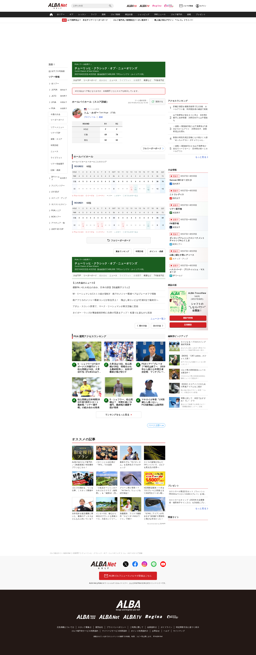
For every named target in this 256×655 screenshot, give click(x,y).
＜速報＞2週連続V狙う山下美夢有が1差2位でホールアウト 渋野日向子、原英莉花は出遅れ (190, 128)
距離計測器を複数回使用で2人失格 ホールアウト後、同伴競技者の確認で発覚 (190, 107)
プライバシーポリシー (116, 627)
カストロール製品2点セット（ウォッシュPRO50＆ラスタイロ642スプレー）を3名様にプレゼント (188, 492)
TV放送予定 (159, 80)
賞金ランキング (122, 251)
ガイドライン (166, 627)
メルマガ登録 (188, 6)
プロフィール (89, 117)
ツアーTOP (55, 133)
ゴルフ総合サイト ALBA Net (60, 553)
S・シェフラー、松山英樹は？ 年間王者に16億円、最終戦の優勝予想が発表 (121, 403)
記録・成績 (55, 170)
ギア (71, 14)
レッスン (82, 14)
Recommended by (153, 524)
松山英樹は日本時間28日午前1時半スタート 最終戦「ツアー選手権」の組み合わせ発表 (89, 403)
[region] (58, 155)
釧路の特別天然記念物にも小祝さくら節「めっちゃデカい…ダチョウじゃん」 (190, 138)
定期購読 (188, 325)
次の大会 (157, 326)
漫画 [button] (104, 14)
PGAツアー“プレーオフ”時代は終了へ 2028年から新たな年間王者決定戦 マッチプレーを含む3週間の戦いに (153, 369)
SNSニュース (160, 14)
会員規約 (151, 627)
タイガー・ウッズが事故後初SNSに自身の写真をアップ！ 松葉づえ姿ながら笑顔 (112, 312)
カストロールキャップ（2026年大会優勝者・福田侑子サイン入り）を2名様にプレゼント (188, 501)
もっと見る (200, 157)
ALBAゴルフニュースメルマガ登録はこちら (130, 576)
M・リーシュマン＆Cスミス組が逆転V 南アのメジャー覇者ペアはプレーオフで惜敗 (114, 294)
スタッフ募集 (83, 627)
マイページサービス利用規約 (114, 631)
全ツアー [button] (61, 14)
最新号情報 (188, 318)
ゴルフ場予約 (176, 14)
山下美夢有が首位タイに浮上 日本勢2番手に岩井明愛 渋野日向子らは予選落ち (190, 117)
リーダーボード (57, 120)
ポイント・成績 (156, 251)
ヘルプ (166, 631)
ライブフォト (56, 158)
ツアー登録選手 (57, 164)
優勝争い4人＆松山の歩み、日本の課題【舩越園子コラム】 (102, 287)
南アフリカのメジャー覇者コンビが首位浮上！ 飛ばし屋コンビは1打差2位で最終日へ (115, 300)
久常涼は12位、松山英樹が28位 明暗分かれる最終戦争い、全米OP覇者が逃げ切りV (121, 368)
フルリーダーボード (152, 148)
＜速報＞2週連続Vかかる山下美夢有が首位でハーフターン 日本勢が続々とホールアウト (190, 148)
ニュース (54, 151)
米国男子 (76, 553)
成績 (101, 117)
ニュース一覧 (157, 318)
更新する (159, 101)
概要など (147, 80)
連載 (189, 14)
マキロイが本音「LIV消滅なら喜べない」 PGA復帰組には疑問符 (153, 402)
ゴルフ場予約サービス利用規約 (84, 631)
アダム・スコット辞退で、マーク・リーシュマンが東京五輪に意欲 (105, 306)
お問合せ (156, 631)
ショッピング (143, 14)
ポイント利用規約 (138, 631)
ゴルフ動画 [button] (115, 14)
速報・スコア (56, 139)
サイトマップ (179, 631)
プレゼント (200, 14)
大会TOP (77, 80)
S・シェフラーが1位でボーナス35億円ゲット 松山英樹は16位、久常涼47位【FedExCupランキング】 (90, 369)
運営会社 (99, 627)
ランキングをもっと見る (117, 414)
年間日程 (54, 145)
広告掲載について (64, 627)
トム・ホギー (91, 112)
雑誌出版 (129, 14)
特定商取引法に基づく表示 (187, 627)
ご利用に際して (136, 627)
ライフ (94, 14)
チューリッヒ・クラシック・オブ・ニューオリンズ (101, 553)
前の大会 (143, 326)
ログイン (203, 6)
